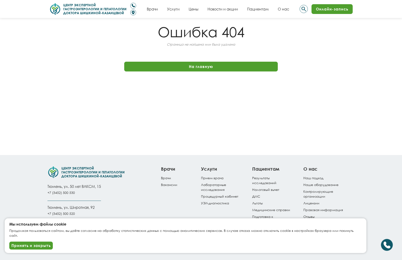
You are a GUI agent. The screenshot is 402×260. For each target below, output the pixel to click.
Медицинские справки (271, 210)
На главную (201, 66)
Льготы (257, 203)
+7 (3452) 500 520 (61, 213)
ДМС (256, 196)
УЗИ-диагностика (215, 203)
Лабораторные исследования (213, 187)
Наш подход (313, 178)
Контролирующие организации (318, 194)
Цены (193, 9)
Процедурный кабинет (219, 196)
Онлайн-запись (332, 9)
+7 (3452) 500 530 (61, 192)
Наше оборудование (320, 184)
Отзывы (309, 216)
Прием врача (212, 178)
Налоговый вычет (265, 189)
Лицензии (311, 203)
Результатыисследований (264, 180)
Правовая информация (323, 210)
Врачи (166, 178)
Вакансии (169, 184)
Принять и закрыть (31, 245)
